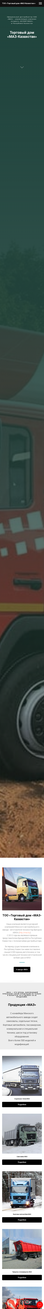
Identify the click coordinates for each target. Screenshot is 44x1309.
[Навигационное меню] (40, 3)
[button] (22, 1078)
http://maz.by (24, 932)
